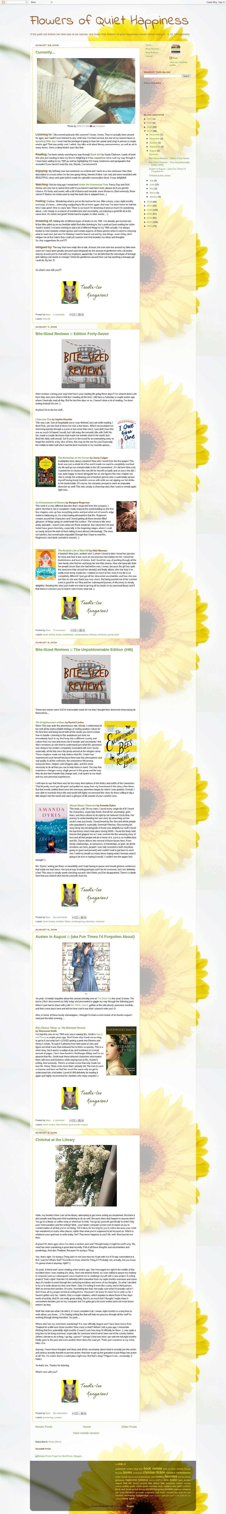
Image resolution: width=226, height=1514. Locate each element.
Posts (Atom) (55, 1442)
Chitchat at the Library (55, 1140)
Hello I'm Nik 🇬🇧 (84, 126)
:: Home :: (148, 45)
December (155, 134)
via (86, 994)
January (154, 197)
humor (152, 1480)
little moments (168, 1483)
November (155, 138)
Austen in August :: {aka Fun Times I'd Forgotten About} (85, 937)
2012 (150, 226)
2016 (150, 210)
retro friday (120, 1493)
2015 (150, 214)
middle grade (128, 1486)
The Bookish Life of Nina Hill (73, 550)
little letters (153, 1483)
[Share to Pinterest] (82, 314)
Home (87, 1426)
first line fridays (184, 1477)
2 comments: (59, 630)
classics (170, 1472)
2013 (150, 222)
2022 (150, 123)
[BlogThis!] (73, 314)
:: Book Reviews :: (152, 49)
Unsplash (100, 126)
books (59, 634)
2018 (150, 202)
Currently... (45, 52)
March (153, 193)
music (160, 1486)
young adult (113, 634)
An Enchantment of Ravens (50, 502)
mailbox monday (183, 1483)
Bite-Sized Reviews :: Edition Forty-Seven (72, 334)
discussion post (148, 1477)
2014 (150, 218)
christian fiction (63, 921)
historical (100, 921)
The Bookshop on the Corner (73, 458)
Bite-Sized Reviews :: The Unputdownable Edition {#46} (84, 649)
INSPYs (159, 1480)
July (152, 180)
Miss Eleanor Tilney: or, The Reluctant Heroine (60, 1028)
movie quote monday (146, 1486)
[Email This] (70, 314)
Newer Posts (43, 1426)
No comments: (60, 917)
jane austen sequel (78, 1124)
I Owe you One (43, 419)
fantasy (92, 634)
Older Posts (129, 1426)
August (153, 151)
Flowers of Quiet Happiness (109, 21)
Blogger (130, 1506)
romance (102, 634)
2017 (150, 206)
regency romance (182, 1489)
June (152, 184)
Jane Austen (62, 1124)
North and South (123, 1489)
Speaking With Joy (46, 141)
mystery (167, 1486)
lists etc (46, 319)
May (152, 188)
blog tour (138, 1469)
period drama (138, 1489)
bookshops (68, 634)
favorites (90, 921)
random (58, 1417)
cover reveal (121, 1477)
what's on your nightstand (159, 1495)
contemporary (81, 634)
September (155, 147)
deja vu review (134, 1477)
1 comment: (59, 314)
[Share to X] (76, 314)
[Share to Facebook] (79, 314)
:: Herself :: (149, 56)
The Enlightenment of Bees (50, 722)
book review (49, 634)
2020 (150, 127)
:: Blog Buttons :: (152, 52)
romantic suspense (145, 1492)
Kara (175, 58)
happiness (131, 1479)
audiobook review (124, 1469)
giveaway (119, 1480)
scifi (157, 1492)
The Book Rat (104, 998)
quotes (160, 1489)
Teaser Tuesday (167, 1493)
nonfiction (186, 1486)
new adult (177, 1486)
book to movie (169, 1469)
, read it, (80, 1005)
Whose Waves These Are (82, 805)
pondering (48, 1417)
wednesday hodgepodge (136, 1495)
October (154, 143)
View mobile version (86, 1433)
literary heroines (140, 1483)
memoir (118, 1486)
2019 (150, 131)
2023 (150, 119)
